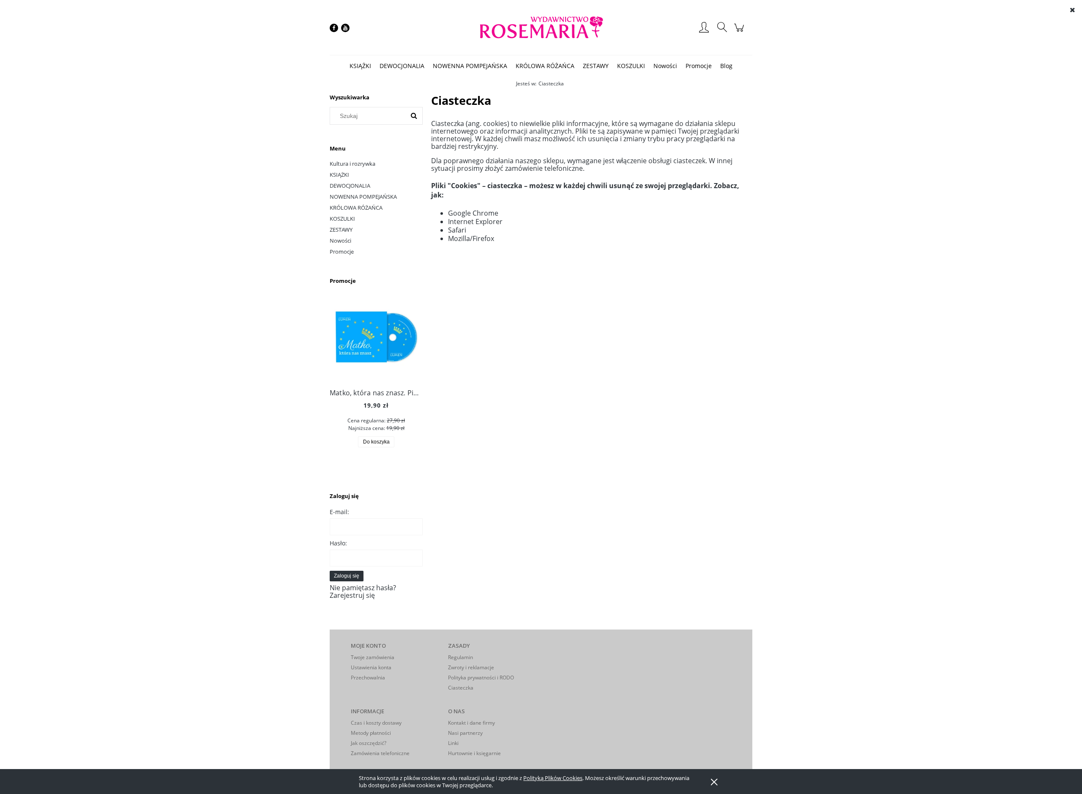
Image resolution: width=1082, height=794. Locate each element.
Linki (453, 743)
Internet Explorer (475, 221)
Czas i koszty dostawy (376, 722)
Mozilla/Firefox (471, 238)
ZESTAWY (341, 229)
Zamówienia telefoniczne (380, 753)
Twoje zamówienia (372, 657)
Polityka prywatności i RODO (481, 677)
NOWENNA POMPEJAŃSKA (363, 196)
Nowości (340, 240)
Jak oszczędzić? (368, 743)
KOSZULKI (342, 218)
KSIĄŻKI (339, 174)
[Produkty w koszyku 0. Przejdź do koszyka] (740, 31)
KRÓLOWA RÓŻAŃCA (356, 207)
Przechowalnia (368, 677)
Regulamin (460, 657)
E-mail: (339, 512)
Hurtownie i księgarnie (474, 753)
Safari (457, 230)
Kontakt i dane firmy (471, 722)
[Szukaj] (413, 115)
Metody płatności (371, 733)
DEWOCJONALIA (350, 185)
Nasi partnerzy (465, 733)
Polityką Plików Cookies (552, 778)
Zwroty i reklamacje (471, 667)
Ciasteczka (460, 687)
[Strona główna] (541, 28)
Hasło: (338, 543)
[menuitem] (360, 65)
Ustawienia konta (371, 667)
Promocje (342, 251)
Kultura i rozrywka (352, 163)
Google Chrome (473, 213)
